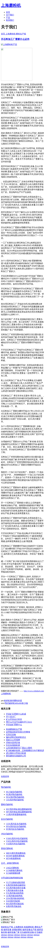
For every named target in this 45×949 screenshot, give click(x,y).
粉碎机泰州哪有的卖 (13, 700)
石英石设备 (11, 734)
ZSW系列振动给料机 (15, 898)
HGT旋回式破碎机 (14, 792)
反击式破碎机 (7, 819)
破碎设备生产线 (29, 930)
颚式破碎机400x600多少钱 (16, 703)
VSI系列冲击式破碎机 (15, 844)
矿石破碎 (38, 932)
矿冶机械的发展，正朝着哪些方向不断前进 (25, 750)
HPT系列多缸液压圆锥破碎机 (19, 812)
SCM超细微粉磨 (13, 873)
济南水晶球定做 (13, 742)
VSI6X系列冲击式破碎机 (17, 838)
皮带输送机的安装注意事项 (18, 732)
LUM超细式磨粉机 (14, 870)
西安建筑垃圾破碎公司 (16, 756)
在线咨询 (5, 776)
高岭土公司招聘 (13, 740)
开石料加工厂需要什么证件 (15, 39)
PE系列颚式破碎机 (14, 794)
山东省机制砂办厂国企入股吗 (19, 748)
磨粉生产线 (21, 34)
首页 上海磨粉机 (8, 34)
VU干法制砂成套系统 (15, 882)
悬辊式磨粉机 (7, 848)
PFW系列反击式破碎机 (16, 826)
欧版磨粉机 (29, 927)
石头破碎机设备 (27, 932)
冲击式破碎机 (7, 834)
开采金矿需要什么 (14, 725)
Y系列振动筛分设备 (15, 890)
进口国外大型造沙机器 (16, 753)
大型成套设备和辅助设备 (12, 878)
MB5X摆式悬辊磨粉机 (16, 853)
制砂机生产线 (7, 927)
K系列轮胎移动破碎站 (16, 885)
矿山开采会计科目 (14, 719)
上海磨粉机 (19, 927)
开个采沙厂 (11, 717)
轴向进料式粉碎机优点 (16, 737)
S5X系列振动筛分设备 (16, 888)
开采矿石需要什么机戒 (16, 714)
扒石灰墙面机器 (13, 745)
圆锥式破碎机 (7, 804)
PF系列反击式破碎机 (15, 829)
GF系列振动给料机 (14, 896)
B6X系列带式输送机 (15, 904)
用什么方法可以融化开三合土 (19, 722)
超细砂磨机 (17, 930)
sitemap (4, 935)
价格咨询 (5, 946)
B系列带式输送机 (13, 906)
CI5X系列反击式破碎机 (16, 824)
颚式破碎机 (6, 787)
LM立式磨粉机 (12, 868)
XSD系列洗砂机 (13, 901)
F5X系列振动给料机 (15, 893)
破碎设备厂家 (14, 932)
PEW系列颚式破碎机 (15, 797)
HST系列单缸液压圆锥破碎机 (19, 809)
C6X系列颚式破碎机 (15, 800)
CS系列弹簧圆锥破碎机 (16, 814)
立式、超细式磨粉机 (10, 863)
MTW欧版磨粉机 (13, 858)
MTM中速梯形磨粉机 (15, 856)
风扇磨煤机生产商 (14, 729)
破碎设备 (8, 930)
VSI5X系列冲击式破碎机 (17, 841)
